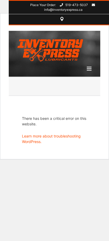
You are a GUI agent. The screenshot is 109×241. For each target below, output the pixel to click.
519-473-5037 (76, 5)
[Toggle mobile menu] (89, 68)
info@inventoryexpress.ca (63, 10)
